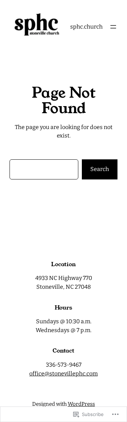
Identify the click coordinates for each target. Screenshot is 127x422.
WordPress (81, 404)
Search (99, 169)
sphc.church (86, 26)
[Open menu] (113, 27)
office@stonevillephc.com (63, 373)
